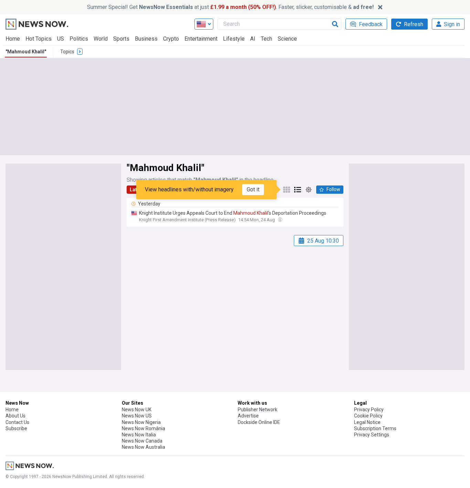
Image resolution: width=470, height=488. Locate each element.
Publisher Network (257, 409)
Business (146, 38)
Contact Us (17, 422)
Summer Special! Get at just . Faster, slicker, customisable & (230, 7)
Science (287, 38)
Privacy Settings (371, 434)
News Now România (143, 428)
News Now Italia (139, 434)
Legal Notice (367, 422)
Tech (266, 38)
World (101, 38)
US (60, 38)
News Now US (137, 415)
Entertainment (200, 38)
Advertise (248, 415)
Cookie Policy (368, 415)
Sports (121, 38)
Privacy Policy (369, 409)
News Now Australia (143, 447)
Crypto (171, 38)
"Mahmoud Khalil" (26, 51)
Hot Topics (38, 38)
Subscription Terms (375, 428)
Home (13, 38)
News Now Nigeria (141, 422)
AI (252, 38)
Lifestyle (234, 38)
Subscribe (16, 428)
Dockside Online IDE (259, 422)
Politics (79, 38)
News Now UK (136, 409)
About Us (15, 415)
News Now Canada (142, 441)
